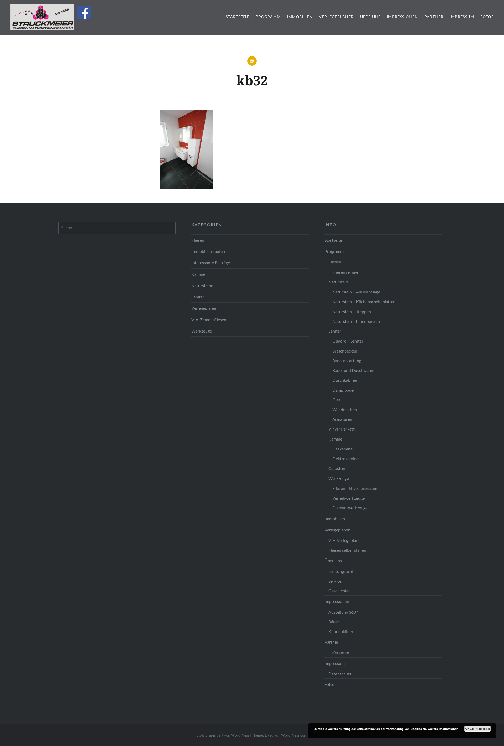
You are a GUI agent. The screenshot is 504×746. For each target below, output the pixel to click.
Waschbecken (344, 350)
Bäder (333, 621)
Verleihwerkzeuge (348, 497)
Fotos (487, 16)
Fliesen (197, 239)
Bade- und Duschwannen (355, 370)
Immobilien (300, 16)
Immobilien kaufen (208, 251)
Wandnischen (344, 409)
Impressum (462, 16)
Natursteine (202, 285)
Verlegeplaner (336, 16)
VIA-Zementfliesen (208, 319)
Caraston (336, 468)
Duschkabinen (345, 379)
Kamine (198, 274)
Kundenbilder (340, 631)
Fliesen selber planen (347, 549)
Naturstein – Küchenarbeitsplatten (364, 301)
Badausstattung (346, 360)
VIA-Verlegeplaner (345, 540)
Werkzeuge (201, 330)
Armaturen (342, 419)
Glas (336, 399)
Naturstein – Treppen (351, 311)
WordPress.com (294, 735)
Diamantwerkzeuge (350, 507)
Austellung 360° (343, 611)
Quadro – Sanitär (347, 340)
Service (334, 580)
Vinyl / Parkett (341, 428)
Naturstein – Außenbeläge (356, 291)
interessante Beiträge (210, 262)
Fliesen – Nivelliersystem (354, 488)
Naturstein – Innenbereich (356, 321)
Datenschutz (339, 673)
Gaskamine (342, 448)
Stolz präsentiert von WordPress (223, 735)
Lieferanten (338, 652)
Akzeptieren (477, 728)
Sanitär (197, 296)
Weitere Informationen (443, 729)
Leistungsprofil (341, 571)
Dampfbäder (343, 389)
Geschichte (338, 590)
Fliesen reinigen (346, 272)
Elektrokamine (345, 458)
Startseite (237, 16)
